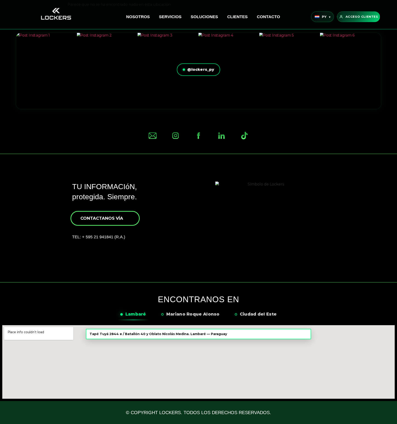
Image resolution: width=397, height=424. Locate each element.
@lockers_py (200, 69)
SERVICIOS (170, 16)
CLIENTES (237, 16)
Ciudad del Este (258, 314)
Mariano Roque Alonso (193, 314)
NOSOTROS (138, 16)
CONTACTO (268, 16)
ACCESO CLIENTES (362, 16)
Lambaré (135, 314)
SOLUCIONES (204, 16)
